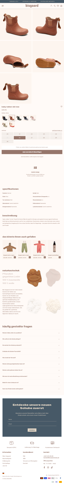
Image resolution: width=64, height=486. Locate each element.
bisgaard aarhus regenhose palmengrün (27, 255)
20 (7, 134)
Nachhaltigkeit (6, 458)
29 (56, 138)
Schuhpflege (6, 463)
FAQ (24, 456)
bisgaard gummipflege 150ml (55, 255)
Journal (4, 466)
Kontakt (25, 463)
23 (44, 134)
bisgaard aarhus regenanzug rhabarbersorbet (44, 255)
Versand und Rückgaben (30, 461)
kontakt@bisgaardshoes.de (51, 458)
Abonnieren (32, 430)
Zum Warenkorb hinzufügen (32, 152)
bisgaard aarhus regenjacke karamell (11, 255)
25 (7, 138)
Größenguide (6, 461)
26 (19, 138)
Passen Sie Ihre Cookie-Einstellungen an (12, 476)
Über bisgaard (6, 456)
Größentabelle (57, 130)
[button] (55, 6)
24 (56, 134)
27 (31, 138)
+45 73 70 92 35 (48, 456)
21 (19, 134)
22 (32, 134)
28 (44, 138)
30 (7, 141)
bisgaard (9, 478)
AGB (24, 458)
